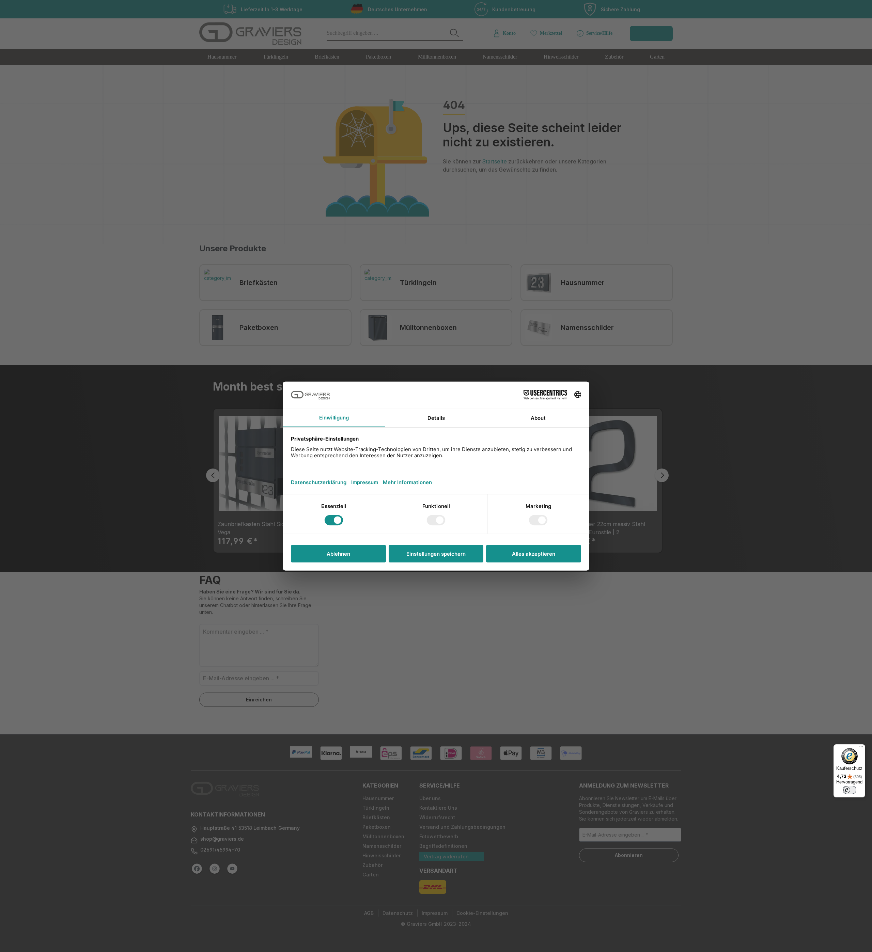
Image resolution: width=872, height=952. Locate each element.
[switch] (849, 790)
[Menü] (861, 748)
